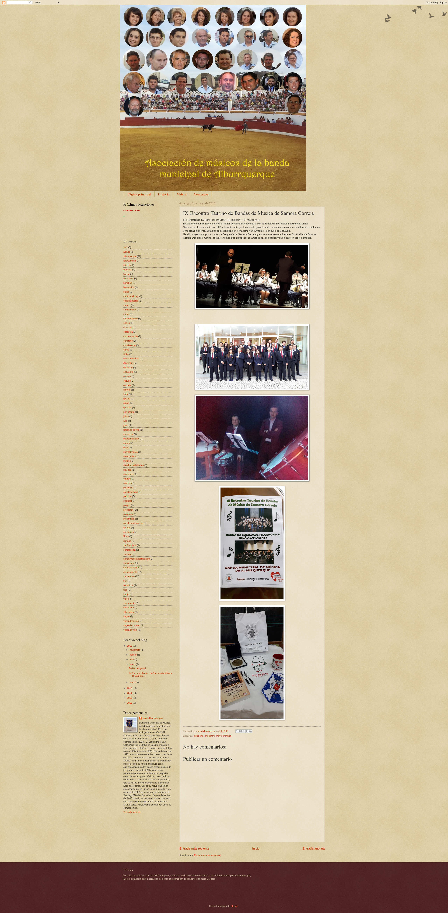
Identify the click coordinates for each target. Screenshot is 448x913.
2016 (130, 646)
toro (125, 590)
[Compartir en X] (244, 731)
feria (125, 394)
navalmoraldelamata (133, 465)
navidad (127, 469)
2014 (130, 693)
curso (126, 349)
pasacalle (128, 487)
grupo (126, 403)
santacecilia (129, 550)
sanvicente (128, 563)
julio (125, 421)
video (126, 598)
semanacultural (131, 567)
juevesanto (128, 412)
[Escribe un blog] (240, 731)
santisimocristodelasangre (136, 558)
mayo (219, 736)
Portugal (227, 736)
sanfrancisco (129, 545)
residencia (128, 532)
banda (126, 274)
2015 (130, 688)
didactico (127, 367)
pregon (126, 505)
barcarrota (128, 278)
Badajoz (127, 269)
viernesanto (129, 603)
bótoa (126, 292)
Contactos (201, 194)
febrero (126, 389)
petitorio (127, 496)
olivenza (127, 483)
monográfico (129, 456)
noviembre (128, 474)
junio (125, 425)
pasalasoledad (130, 492)
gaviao (126, 398)
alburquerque (129, 256)
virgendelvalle (130, 630)
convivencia (129, 345)
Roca (126, 536)
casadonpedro (130, 318)
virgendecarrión (131, 621)
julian (126, 416)
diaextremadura (131, 358)
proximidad (128, 518)
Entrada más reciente (194, 848)
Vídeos (182, 194)
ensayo (127, 376)
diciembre (128, 363)
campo (126, 305)
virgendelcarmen (131, 625)
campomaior (129, 309)
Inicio (256, 848)
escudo (127, 380)
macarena (128, 434)
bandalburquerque (153, 718)
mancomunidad (131, 438)
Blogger (234, 906)
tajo (125, 581)
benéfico (127, 283)
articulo (127, 265)
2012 (130, 702)
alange (126, 251)
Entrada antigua (313, 848)
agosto (133, 654)
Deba (126, 354)
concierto (198, 736)
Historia (164, 194)
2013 (130, 698)
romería (127, 541)
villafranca (128, 607)
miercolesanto (130, 452)
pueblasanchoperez (133, 523)
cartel (126, 314)
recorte (126, 527)
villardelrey (128, 612)
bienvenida (128, 287)
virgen (126, 616)
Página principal (139, 194)
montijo (127, 461)
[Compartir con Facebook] (247, 731)
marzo (126, 443)
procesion (128, 510)
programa (128, 514)
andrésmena (129, 260)
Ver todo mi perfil (132, 812)
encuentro (210, 736)
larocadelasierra (131, 429)
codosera (128, 332)
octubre (127, 478)
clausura (127, 327)
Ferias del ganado (138, 668)
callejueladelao (130, 300)
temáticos (128, 585)
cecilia (126, 323)
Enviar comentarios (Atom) (207, 855)
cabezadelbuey (131, 296)
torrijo (126, 594)
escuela (127, 385)
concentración (130, 336)
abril (125, 247)
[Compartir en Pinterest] (250, 731)
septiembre (129, 576)
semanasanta (130, 572)
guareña (127, 407)
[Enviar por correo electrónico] (237, 731)
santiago (127, 554)
